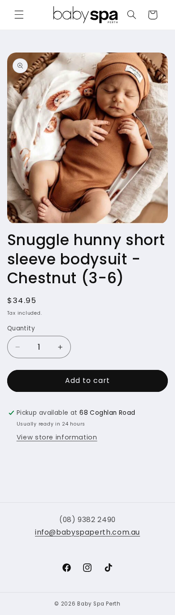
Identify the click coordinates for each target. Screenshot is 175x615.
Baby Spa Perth (98, 603)
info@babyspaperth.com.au (87, 532)
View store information (57, 437)
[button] (19, 14)
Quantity (21, 328)
